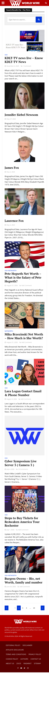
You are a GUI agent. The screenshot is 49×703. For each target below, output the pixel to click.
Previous (6, 608)
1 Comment (27, 66)
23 (34, 608)
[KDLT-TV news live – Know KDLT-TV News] (24, 41)
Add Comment (26, 285)
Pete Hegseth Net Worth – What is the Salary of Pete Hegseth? (23, 277)
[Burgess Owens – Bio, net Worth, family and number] (24, 559)
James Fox (12, 168)
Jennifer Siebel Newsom (21, 115)
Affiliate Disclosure (15, 650)
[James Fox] (24, 148)
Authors (24, 659)
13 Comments (23, 469)
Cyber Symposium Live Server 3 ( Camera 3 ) (21, 463)
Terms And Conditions (16, 654)
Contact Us (36, 659)
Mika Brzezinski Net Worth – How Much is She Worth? (24, 336)
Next (42, 608)
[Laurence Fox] (24, 201)
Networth (12, 271)
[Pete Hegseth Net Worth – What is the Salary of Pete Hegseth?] (24, 254)
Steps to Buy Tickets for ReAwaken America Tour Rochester (22, 522)
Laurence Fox (14, 221)
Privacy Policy (35, 654)
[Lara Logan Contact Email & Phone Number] (24, 372)
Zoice (18, 663)
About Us (10, 663)
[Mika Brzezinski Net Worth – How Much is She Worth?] (24, 315)
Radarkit (28, 663)
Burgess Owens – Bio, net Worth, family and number (23, 580)
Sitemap (37, 663)
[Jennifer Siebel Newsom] (24, 95)
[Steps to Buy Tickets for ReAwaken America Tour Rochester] (24, 499)
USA (6, 55)
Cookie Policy (12, 659)
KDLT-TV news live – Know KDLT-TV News (24, 60)
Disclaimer (27, 645)
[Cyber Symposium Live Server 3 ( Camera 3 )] (24, 435)
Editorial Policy (13, 645)
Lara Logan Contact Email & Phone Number (23, 393)
